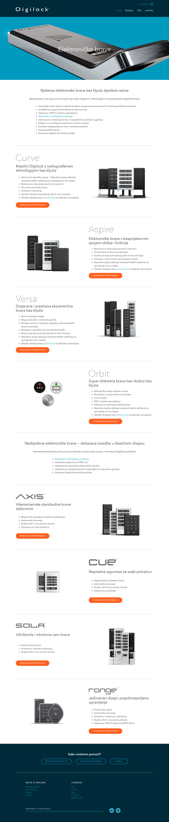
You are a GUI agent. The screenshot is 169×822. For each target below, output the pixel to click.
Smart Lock (50, 197)
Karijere (74, 790)
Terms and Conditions (42, 811)
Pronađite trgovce (32, 787)
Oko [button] (139, 10)
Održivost (75, 795)
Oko (73, 787)
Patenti (54, 811)
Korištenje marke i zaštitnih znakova (90, 811)
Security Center (31, 790)
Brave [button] (119, 10)
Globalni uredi (76, 798)
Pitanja (119, 761)
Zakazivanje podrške (91, 761)
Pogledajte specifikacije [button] (32, 205)
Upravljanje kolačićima (66, 811)
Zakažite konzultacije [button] (56, 761)
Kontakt (29, 795)
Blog (73, 792)
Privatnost (29, 811)
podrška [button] (149, 10)
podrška (29, 792)
